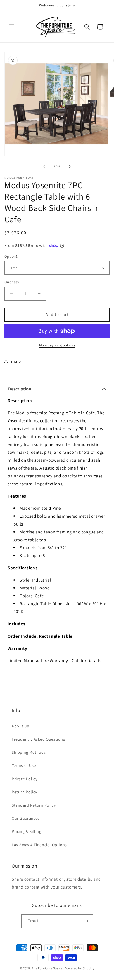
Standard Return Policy (34, 805)
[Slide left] (44, 166)
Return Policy (24, 792)
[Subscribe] (86, 921)
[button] (11, 26)
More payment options (57, 345)
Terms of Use (24, 765)
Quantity (11, 282)
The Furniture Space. (47, 968)
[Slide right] (69, 166)
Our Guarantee (26, 818)
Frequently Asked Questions (38, 739)
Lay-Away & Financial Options (39, 844)
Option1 (11, 256)
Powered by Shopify (79, 968)
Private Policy (24, 778)
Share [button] (15, 361)
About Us (20, 726)
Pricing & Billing (26, 831)
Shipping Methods (29, 752)
